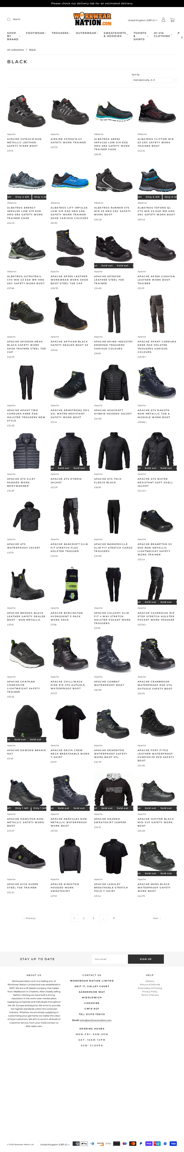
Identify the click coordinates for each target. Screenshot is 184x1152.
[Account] (163, 20)
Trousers (60, 33)
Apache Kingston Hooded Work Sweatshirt (65, 887)
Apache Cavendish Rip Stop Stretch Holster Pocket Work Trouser (156, 616)
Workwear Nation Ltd (24, 1144)
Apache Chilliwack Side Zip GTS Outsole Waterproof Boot (68, 685)
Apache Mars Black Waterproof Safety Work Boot (154, 887)
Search (16, 19)
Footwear (35, 33)
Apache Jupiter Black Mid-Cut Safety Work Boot (156, 822)
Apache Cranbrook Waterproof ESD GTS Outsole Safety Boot (155, 685)
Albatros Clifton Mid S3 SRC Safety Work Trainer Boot (156, 142)
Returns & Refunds (150, 984)
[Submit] (11, 19)
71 (114, 918)
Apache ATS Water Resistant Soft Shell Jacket (155, 482)
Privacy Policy (150, 991)
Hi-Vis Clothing (162, 35)
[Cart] (172, 20)
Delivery (150, 981)
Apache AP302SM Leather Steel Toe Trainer (109, 280)
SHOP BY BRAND (13, 36)
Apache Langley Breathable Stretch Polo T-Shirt (111, 887)
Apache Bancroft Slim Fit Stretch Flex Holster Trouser (69, 547)
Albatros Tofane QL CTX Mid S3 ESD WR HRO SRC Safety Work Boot (156, 211)
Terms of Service (150, 995)
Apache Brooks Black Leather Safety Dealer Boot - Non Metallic (26, 616)
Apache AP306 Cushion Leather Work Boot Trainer (156, 280)
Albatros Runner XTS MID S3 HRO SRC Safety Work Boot (112, 211)
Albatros (98, 134)
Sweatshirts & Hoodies (115, 35)
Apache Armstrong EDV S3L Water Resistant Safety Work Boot (70, 413)
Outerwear (86, 33)
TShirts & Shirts (140, 36)
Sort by (136, 75)
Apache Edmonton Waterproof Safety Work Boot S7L (110, 753)
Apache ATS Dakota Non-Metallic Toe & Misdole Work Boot (154, 413)
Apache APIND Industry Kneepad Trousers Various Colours (113, 345)
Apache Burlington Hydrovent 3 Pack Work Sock (67, 616)
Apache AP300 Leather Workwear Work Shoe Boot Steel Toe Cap (69, 280)
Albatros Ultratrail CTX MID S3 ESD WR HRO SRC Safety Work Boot (26, 280)
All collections (15, 49)
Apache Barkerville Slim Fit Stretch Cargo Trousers (113, 547)
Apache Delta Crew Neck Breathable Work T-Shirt (70, 753)
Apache (11, 134)
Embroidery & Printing (150, 988)
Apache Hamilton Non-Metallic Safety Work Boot (26, 822)
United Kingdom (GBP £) (141, 20)
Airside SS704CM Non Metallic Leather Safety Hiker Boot (24, 142)
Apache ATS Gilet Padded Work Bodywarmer (21, 482)
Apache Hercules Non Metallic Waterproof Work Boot (69, 822)
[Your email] (110, 959)
